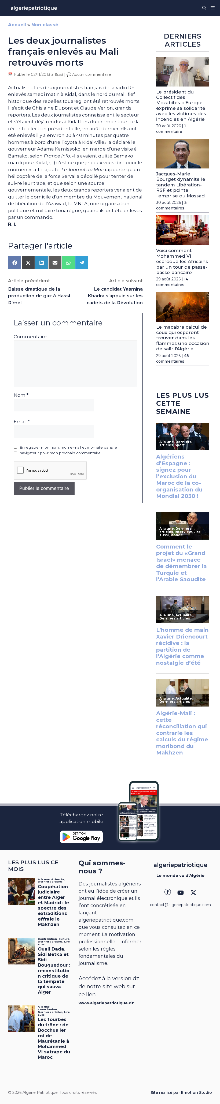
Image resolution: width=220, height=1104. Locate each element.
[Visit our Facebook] (167, 893)
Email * (22, 421)
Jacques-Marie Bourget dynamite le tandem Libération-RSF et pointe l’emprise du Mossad (180, 184)
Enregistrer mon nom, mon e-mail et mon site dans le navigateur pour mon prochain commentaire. (68, 450)
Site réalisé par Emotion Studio (181, 1092)
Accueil (17, 24)
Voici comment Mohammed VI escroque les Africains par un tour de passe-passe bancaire (182, 261)
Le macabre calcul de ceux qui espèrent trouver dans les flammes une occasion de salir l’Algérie (182, 338)
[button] (204, 8)
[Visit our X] (193, 893)
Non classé (44, 24)
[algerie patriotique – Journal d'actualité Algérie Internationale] (34, 8)
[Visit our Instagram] (180, 893)
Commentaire (30, 336)
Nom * (21, 395)
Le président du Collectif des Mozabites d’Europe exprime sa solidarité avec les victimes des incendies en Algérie (181, 105)
